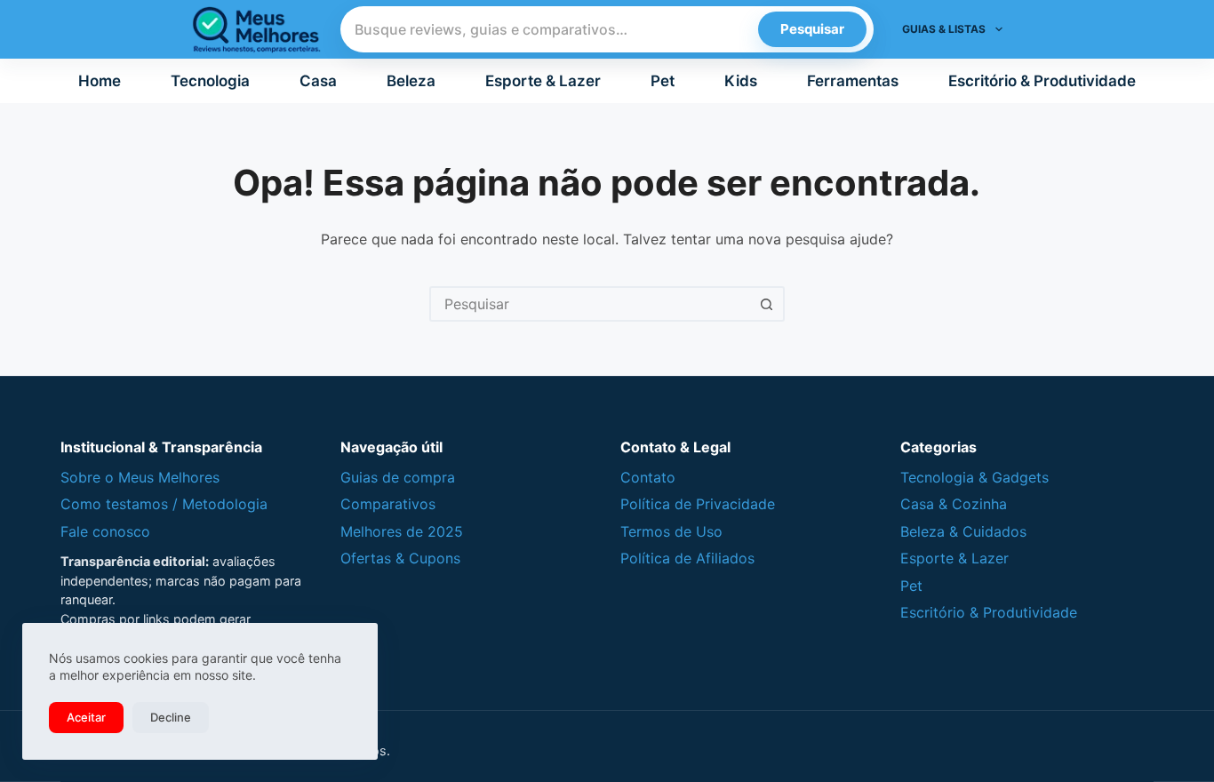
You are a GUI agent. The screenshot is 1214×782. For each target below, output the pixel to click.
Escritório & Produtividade (1042, 81)
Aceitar (86, 717)
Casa (318, 81)
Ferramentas (853, 81)
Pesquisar (812, 28)
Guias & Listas (944, 29)
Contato (647, 477)
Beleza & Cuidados (963, 531)
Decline (170, 717)
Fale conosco (105, 531)
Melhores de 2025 (401, 531)
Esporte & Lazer (543, 81)
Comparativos (387, 504)
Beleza (411, 81)
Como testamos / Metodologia (164, 504)
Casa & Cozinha (953, 504)
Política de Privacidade (697, 504)
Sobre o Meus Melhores (140, 477)
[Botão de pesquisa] (767, 304)
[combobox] (591, 304)
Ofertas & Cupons (400, 558)
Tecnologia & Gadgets (974, 477)
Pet (663, 81)
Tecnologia (210, 81)
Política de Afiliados (687, 558)
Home (99, 81)
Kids (740, 81)
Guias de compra (397, 477)
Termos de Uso (671, 531)
